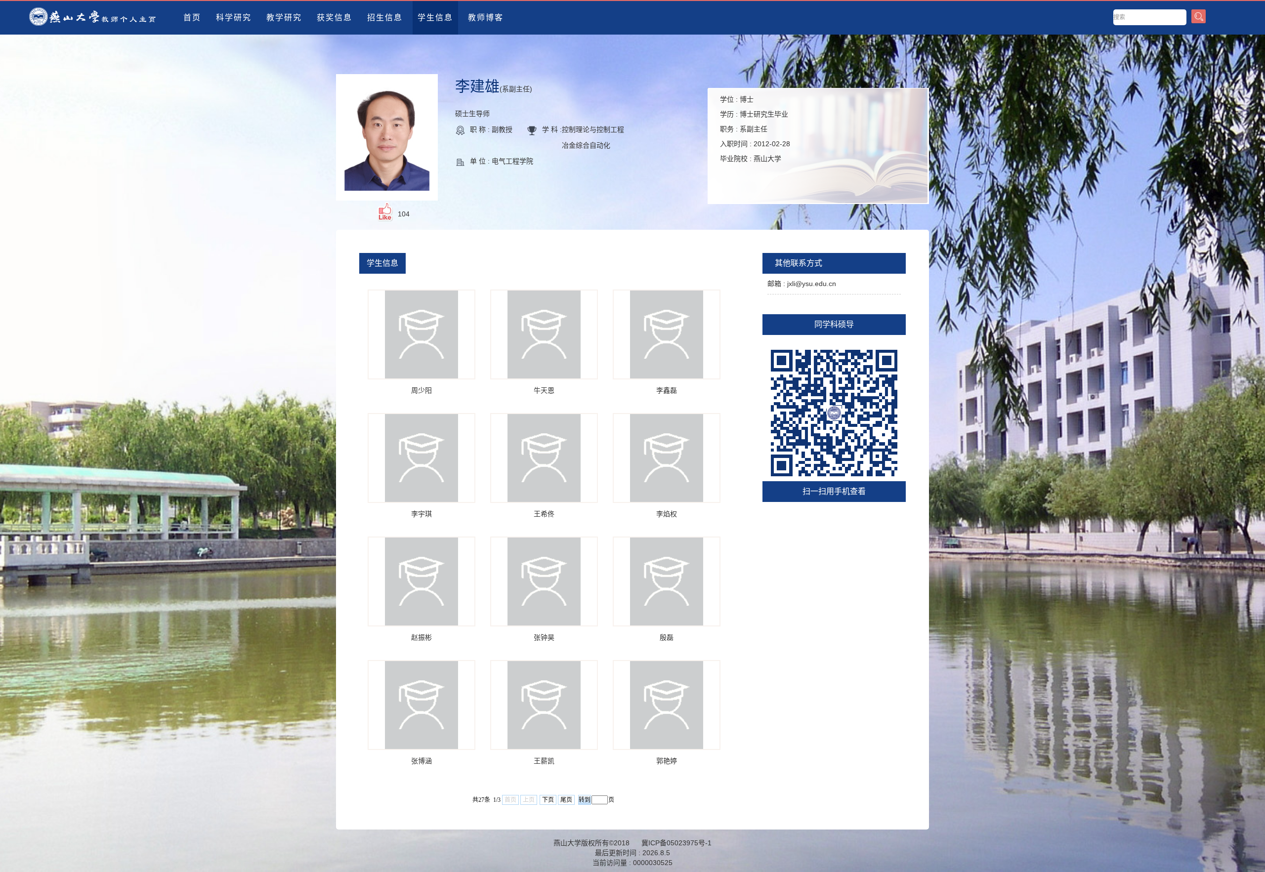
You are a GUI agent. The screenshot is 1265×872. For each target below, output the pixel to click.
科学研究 (234, 17)
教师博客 (486, 17)
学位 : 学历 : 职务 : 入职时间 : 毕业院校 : (755, 129)
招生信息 (385, 17)
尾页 (566, 799)
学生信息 (435, 17)
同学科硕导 (834, 324)
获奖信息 (334, 17)
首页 (192, 17)
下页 (548, 799)
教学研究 (284, 17)
